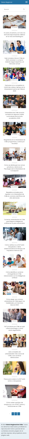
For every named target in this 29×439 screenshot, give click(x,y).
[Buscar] (23, 8)
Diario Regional (6, 2)
